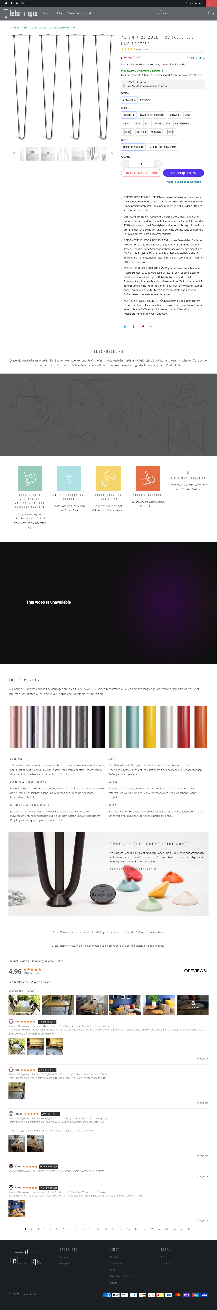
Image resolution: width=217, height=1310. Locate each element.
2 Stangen (129, 100)
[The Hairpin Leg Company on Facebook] (11, 3)
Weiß (126, 123)
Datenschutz (167, 1263)
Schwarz (175, 115)
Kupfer (141, 132)
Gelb (137, 123)
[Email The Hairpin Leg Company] (27, 3)
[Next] (112, 87)
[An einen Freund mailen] (151, 326)
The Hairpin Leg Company (30, 1294)
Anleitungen (116, 1263)
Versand (63, 1257)
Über (60, 13)
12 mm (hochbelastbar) (162, 147)
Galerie (113, 1282)
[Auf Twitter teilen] (125, 326)
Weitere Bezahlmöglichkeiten (183, 181)
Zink (188, 115)
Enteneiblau (183, 123)
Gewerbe (73, 13)
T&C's (164, 1257)
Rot (147, 123)
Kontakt (88, 13)
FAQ (112, 1269)
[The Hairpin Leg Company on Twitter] (5, 3)
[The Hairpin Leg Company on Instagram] (22, 3)
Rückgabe (64, 1263)
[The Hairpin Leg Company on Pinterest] (16, 3)
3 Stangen (146, 100)
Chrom (170, 132)
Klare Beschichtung (152, 115)
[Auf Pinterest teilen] (142, 326)
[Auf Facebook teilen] (133, 326)
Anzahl (125, 156)
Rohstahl (128, 115)
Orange (127, 132)
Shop (47, 13)
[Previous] (14, 87)
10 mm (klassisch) (133, 147)
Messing (156, 132)
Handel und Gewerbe (121, 1276)
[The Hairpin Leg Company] (20, 13)
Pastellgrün (162, 123)
